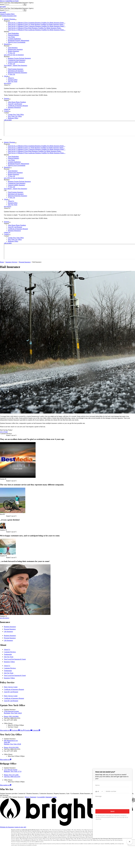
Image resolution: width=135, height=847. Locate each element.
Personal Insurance (25, 262)
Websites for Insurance (13, 827)
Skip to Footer (14, 1)
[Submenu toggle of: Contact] (9, 111)
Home (2, 262)
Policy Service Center (10, 687)
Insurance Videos (9, 662)
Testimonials (8, 654)
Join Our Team (8, 657)
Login (55, 797)
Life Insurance (8, 631)
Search (2, 4)
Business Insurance (10, 626)
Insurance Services (11, 262)
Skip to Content (5, 1)
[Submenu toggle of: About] (8, 76)
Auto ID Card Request (11, 692)
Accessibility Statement (44, 797)
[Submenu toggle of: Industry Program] (15, 19)
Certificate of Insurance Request (14, 689)
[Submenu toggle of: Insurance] (11, 44)
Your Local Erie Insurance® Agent (15, 659)
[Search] (24, 5)
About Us (7, 649)
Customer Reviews (10, 652)
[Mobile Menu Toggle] (1, 139)
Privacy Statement (30, 797)
